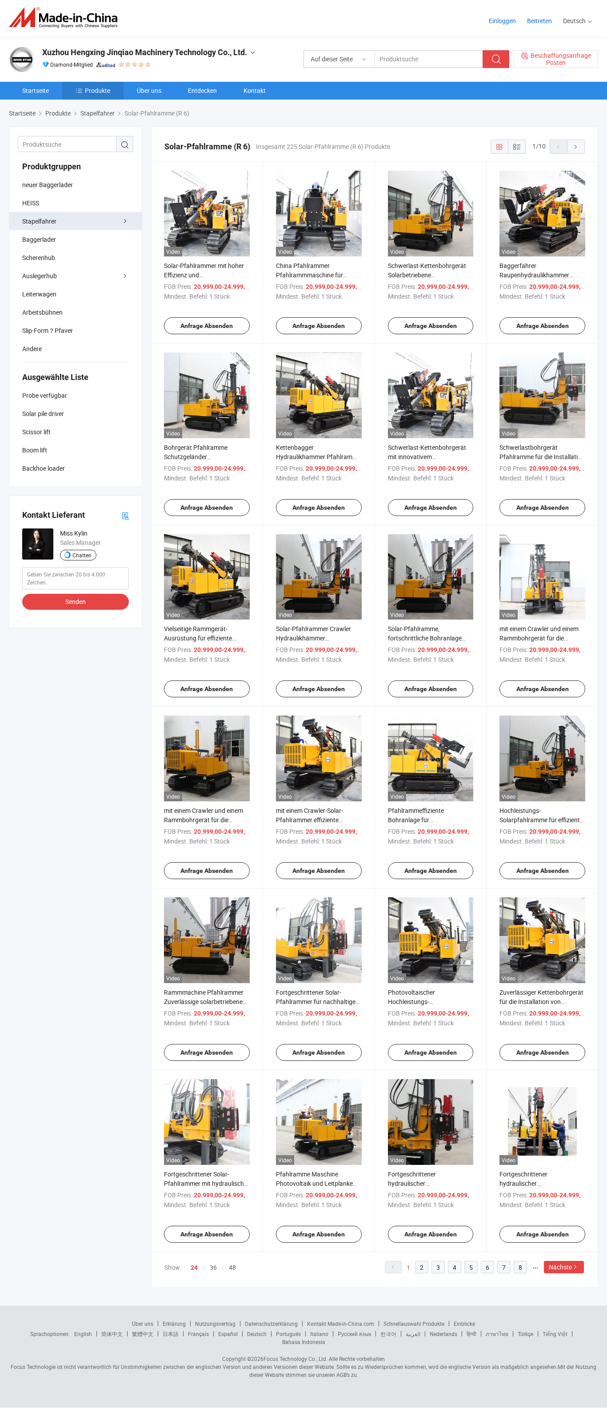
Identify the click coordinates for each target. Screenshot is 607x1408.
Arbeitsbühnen (42, 312)
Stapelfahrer (39, 221)
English (83, 1333)
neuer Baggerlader (47, 184)
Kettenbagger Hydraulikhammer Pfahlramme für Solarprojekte (318, 456)
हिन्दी (471, 1333)
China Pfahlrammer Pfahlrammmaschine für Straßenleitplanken (309, 274)
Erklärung (174, 1323)
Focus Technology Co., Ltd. (295, 1358)
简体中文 (112, 1333)
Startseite (35, 90)
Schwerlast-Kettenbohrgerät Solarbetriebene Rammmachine (427, 274)
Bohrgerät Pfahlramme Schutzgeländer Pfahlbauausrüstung (196, 456)
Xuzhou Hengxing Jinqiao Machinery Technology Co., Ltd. (144, 52)
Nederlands (443, 1333)
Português (288, 1333)
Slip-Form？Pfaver (47, 330)
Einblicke (464, 1323)
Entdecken (202, 90)
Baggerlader (39, 239)
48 (232, 1267)
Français (198, 1333)
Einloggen (502, 20)
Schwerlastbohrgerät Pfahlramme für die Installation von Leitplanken (542, 456)
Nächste (560, 1267)
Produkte (97, 90)
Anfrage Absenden (206, 325)
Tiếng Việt (555, 1333)
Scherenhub (38, 257)
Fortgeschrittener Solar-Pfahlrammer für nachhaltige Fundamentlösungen (315, 1001)
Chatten (82, 555)
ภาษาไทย (497, 1333)
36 (213, 1267)
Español (228, 1333)
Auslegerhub (39, 276)
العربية (413, 1333)
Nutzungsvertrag (215, 1323)
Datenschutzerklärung (271, 1323)
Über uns (149, 90)
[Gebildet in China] (66, 17)
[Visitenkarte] (125, 515)
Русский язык (354, 1333)
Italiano (319, 1333)
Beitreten (539, 20)
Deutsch (257, 1333)
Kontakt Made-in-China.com (340, 1323)
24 (194, 1267)
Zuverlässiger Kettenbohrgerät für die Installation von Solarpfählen (541, 1001)
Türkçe (525, 1333)
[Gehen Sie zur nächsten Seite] (575, 146)
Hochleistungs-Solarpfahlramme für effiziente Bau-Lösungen (541, 819)
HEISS (30, 203)
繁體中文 (142, 1333)
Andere (32, 348)
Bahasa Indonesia (303, 1341)
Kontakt (255, 90)
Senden (75, 601)
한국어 (388, 1333)
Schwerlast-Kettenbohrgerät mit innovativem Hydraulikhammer (427, 456)
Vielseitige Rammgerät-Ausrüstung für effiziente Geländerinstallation (198, 638)
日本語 (171, 1333)
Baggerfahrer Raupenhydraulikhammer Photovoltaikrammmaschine (538, 274)
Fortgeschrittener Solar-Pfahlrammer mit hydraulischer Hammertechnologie (206, 1183)
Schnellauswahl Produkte (413, 1323)
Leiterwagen (39, 294)
